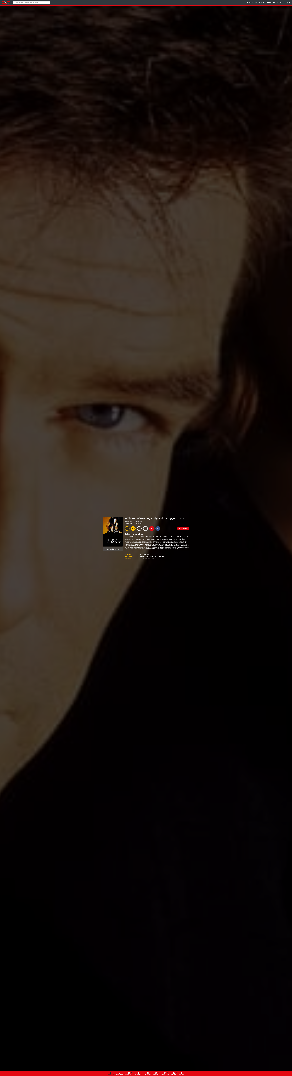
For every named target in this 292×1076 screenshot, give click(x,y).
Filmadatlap (111, 1074)
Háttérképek (148, 1073)
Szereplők (174, 1073)
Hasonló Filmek (165, 1073)
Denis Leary (161, 556)
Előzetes (183, 528)
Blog (280, 2)
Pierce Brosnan (144, 556)
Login (288, 2)
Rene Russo (153, 556)
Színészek (271, 2)
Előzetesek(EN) (138, 1073)
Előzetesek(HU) (129, 1073)
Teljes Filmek (119, 1073)
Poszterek (156, 1073)
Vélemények (181, 1073)
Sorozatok (261, 2)
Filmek (250, 2)
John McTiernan (144, 554)
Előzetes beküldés (112, 549)
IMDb (133, 528)
